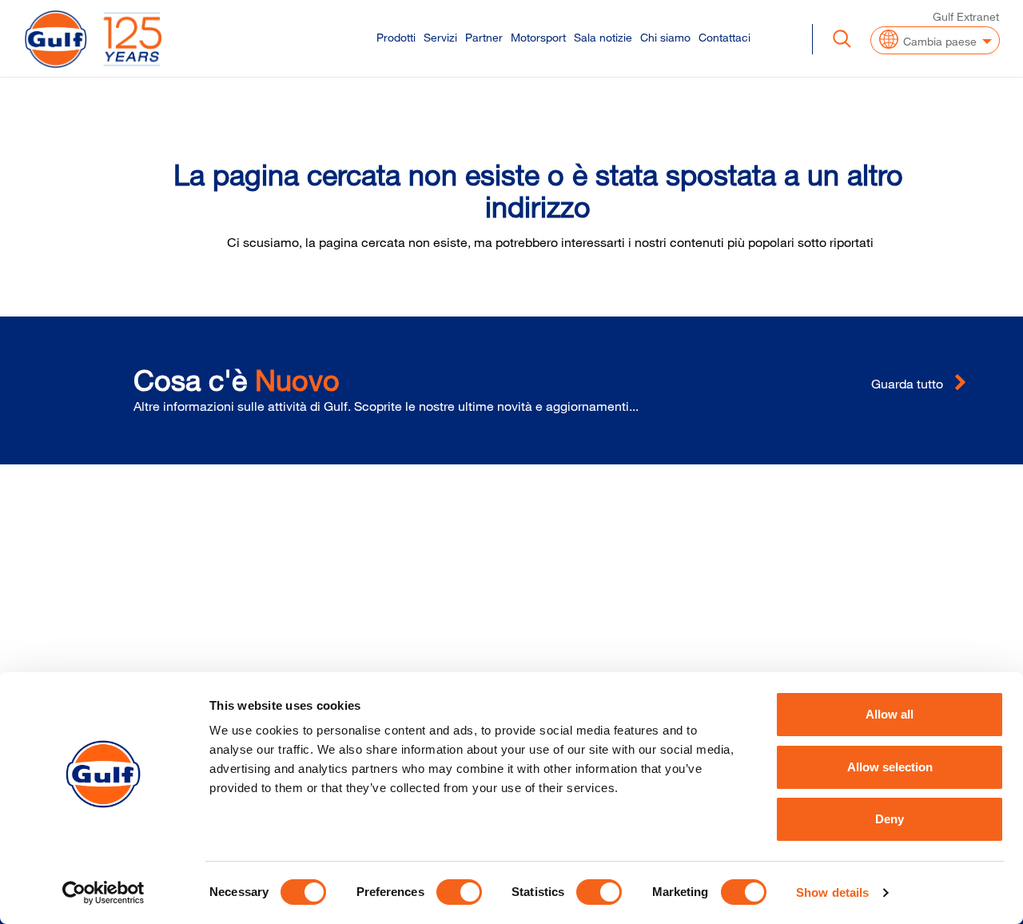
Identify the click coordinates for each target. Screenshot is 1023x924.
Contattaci (724, 37)
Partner (484, 37)
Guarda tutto (908, 384)
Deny (889, 819)
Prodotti (396, 37)
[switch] (459, 892)
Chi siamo (665, 37)
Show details (832, 892)
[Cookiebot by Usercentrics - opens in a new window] (103, 893)
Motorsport (538, 37)
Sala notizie (603, 37)
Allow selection (890, 767)
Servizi (440, 37)
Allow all (890, 714)
